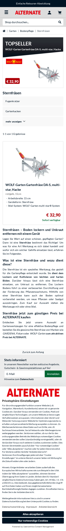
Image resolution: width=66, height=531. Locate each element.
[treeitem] (33, 121)
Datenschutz (27, 379)
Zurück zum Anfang (33, 352)
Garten (13, 30)
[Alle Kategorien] (6, 12)
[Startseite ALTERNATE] (28, 12)
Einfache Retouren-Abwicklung (33, 3)
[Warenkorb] (59, 12)
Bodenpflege (27, 30)
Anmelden (53, 373)
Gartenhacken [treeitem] (13, 111)
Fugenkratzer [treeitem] (12, 101)
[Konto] (49, 12)
